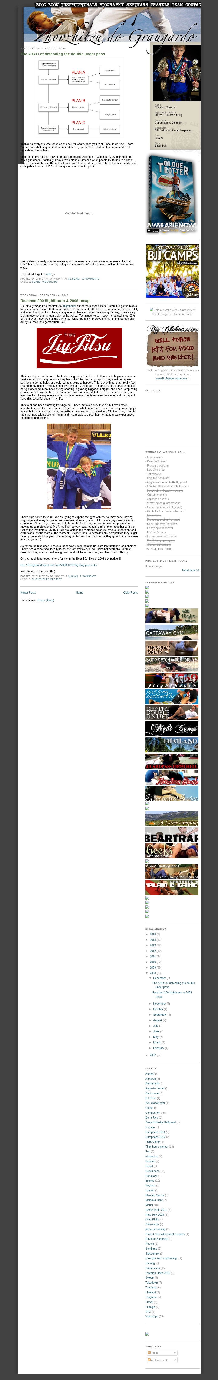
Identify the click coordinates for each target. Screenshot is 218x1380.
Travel (149, 1302)
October (158, 1009)
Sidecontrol (152, 1253)
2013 (153, 945)
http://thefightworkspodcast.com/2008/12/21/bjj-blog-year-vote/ (58, 565)
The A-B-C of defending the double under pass (62, 54)
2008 (153, 973)
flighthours (69, 306)
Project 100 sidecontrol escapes (165, 1234)
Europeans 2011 (155, 1132)
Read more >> (191, 570)
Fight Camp (152, 1141)
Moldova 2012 (154, 1200)
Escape (150, 1127)
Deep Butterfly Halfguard (160, 1122)
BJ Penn (150, 1098)
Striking (150, 1263)
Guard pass (152, 1171)
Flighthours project (47, 579)
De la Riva (151, 1117)
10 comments (90, 279)
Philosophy (152, 1224)
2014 (153, 939)
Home (79, 592)
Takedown (151, 1282)
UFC (148, 1311)
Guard (36, 282)
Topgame (151, 1297)
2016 (153, 934)
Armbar (149, 1073)
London (149, 1190)
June (156, 1031)
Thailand (150, 1292)
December (160, 978)
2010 (153, 962)
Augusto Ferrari (154, 1088)
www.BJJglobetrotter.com (171, 378)
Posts (155, 1352)
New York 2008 (154, 1214)
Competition (152, 1112)
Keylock (150, 1185)
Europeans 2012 (155, 1137)
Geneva (150, 1161)
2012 (153, 951)
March (157, 1042)
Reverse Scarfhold (156, 1238)
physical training (155, 1229)
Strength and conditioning (161, 1258)
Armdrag (150, 1078)
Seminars (151, 1248)
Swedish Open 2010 (157, 1273)
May (156, 1037)
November (160, 1003)
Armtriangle (152, 1083)
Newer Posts (28, 592)
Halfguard (151, 1175)
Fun (147, 1151)
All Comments (160, 1360)
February (159, 1048)
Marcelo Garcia (154, 1195)
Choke (149, 1107)
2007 (153, 1055)
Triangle (150, 1307)
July (156, 1025)
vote (48, 274)
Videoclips (50, 282)
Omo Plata (152, 1219)
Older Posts (130, 592)
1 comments (88, 576)
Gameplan (151, 1156)
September (160, 1014)
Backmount (152, 1093)
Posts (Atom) (46, 600)
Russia (149, 1243)
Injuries (149, 1180)
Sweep (149, 1277)
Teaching (150, 1287)
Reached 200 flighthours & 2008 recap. (55, 301)
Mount (149, 1204)
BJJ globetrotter (155, 1102)
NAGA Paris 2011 (156, 1209)
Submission (152, 1268)
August (158, 1020)
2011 (153, 956)
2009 (153, 967)
